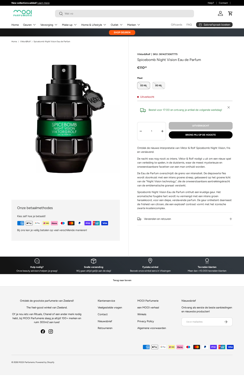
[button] (230, 13)
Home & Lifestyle (91, 24)
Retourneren (105, 328)
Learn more (43, 2)
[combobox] (124, 13)
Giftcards (176, 24)
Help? (211, 2)
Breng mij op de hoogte (200, 134)
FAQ (189, 24)
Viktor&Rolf (25, 42)
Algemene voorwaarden (151, 328)
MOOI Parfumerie (27, 362)
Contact (223, 2)
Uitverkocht (200, 125)
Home (15, 24)
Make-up (67, 24)
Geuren (27, 24)
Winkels (141, 314)
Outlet (114, 24)
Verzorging (46, 24)
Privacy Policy (145, 321)
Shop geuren (122, 32)
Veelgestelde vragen (110, 307)
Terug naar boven (122, 280)
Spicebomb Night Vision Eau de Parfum (52, 42)
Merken (131, 24)
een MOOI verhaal (148, 307)
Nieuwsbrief (105, 321)
